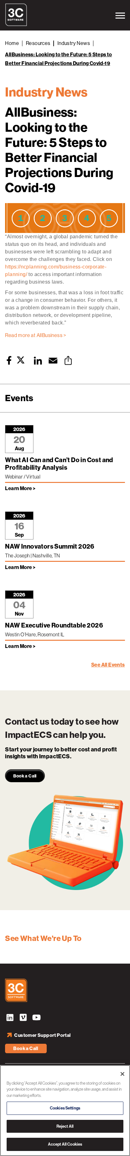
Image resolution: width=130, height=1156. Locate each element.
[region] (65, 1110)
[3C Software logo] (16, 24)
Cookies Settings (65, 1108)
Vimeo (23, 1018)
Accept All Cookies (65, 1144)
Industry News (73, 43)
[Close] (122, 1074)
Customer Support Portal (42, 1035)
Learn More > (20, 488)
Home (12, 43)
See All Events (108, 665)
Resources (38, 43)
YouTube (36, 1018)
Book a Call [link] (24, 776)
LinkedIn (10, 1018)
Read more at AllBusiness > (35, 335)
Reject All (65, 1126)
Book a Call (25, 1048)
